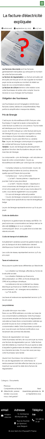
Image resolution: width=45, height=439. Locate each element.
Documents (14, 381)
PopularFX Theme (29, 431)
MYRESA (12, 226)
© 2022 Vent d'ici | (16, 431)
